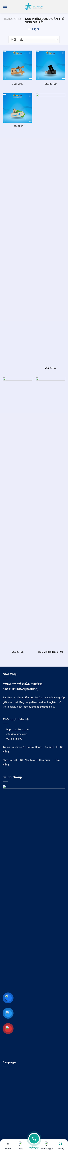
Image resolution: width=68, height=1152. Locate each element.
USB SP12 (17, 83)
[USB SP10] (17, 108)
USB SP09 (50, 83)
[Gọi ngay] (34, 1141)
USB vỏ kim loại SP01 (50, 651)
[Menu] (5, 6)
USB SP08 (17, 651)
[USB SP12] (17, 65)
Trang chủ (12, 19)
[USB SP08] (17, 512)
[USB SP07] (50, 228)
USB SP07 (50, 367)
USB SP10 (17, 126)
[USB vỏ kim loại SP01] (50, 512)
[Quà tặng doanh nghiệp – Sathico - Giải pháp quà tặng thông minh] (34, 6)
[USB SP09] (50, 65)
